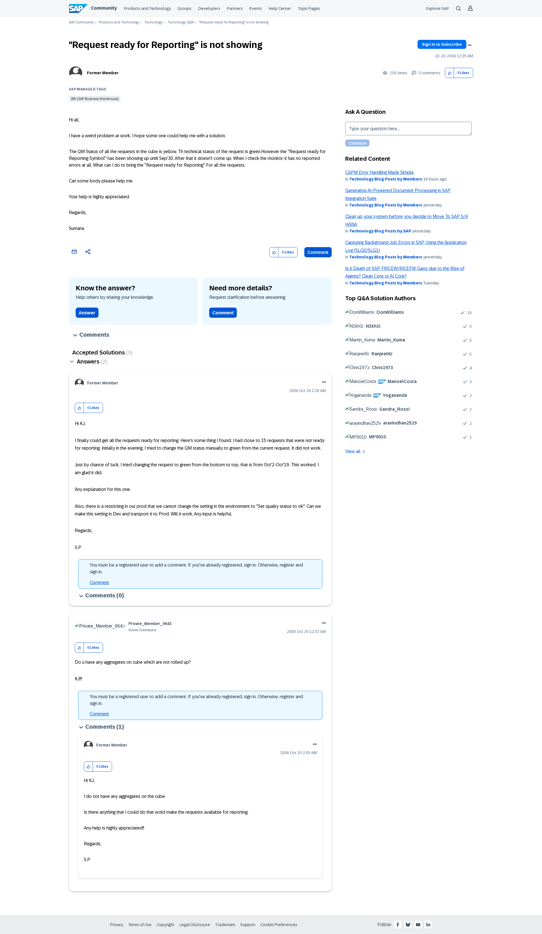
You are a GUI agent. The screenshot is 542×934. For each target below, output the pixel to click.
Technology (153, 22)
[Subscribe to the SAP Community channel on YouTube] (418, 924)
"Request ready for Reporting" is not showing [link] (233, 22)
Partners (235, 8)
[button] (449, 73)
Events (256, 8)
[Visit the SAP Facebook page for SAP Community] (397, 924)
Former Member (103, 73)
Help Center (280, 8)
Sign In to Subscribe (442, 44)
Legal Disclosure (195, 924)
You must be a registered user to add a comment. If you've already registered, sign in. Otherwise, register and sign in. (196, 568)
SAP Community (81, 22)
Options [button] (469, 45)
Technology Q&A (181, 22)
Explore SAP (437, 8)
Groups (184, 8)
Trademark (225, 924)
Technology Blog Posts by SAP (380, 231)
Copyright (165, 924)
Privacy (116, 924)
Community (104, 8)
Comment (318, 252)
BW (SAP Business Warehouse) (94, 99)
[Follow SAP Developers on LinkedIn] (428, 924)
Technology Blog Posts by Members (385, 179)
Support (247, 924)
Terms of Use (140, 924)
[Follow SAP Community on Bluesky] (408, 924)
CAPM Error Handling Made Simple (379, 172)
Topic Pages (309, 8)
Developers (209, 8)
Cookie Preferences (279, 924)
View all (352, 451)
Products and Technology (147, 8)
